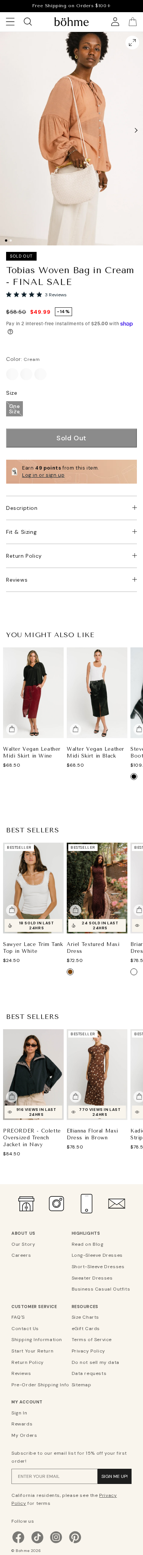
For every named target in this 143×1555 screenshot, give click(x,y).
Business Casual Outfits (101, 1289)
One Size (14, 409)
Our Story (23, 1244)
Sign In (19, 1413)
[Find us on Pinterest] (75, 1542)
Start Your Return (32, 1351)
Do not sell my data (95, 1362)
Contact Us (25, 1329)
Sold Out (71, 438)
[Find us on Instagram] (56, 1542)
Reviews (16, 579)
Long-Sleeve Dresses (97, 1255)
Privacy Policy (88, 1351)
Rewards (21, 1424)
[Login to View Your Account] (115, 21)
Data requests (89, 1373)
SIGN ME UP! (114, 1476)
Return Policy (24, 555)
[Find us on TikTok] (37, 1542)
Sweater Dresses (92, 1278)
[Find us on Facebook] (18, 1542)
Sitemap (82, 1385)
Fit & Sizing (21, 531)
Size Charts (86, 1317)
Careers (21, 1255)
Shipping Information (36, 1340)
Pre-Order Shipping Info (40, 1385)
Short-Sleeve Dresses (98, 1267)
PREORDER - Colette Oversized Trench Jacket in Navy (32, 1137)
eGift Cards (86, 1329)
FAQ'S (18, 1317)
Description (22, 508)
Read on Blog (88, 1244)
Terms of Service (92, 1340)
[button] (136, 130)
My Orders (24, 1435)
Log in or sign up (43, 475)
